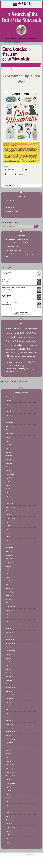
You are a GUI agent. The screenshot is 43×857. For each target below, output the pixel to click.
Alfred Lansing (6, 289)
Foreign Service (27, 345)
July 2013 (8, 746)
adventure (11, 328)
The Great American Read (12, 362)
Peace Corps (17, 356)
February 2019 (10, 500)
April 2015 (8, 669)
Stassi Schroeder (7, 304)
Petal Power (9, 204)
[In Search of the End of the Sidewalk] (21, 30)
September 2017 (10, 562)
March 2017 (9, 584)
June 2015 (8, 662)
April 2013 (8, 757)
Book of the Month (30, 329)
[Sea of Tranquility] (39, 299)
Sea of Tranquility (6, 295)
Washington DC (23, 366)
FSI (36, 345)
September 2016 (10, 606)
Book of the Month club (12, 333)
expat (8, 345)
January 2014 (9, 724)
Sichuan (14, 359)
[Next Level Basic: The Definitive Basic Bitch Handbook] (39, 307)
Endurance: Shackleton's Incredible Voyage (13, 287)
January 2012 (9, 812)
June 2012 (8, 794)
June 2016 (8, 617)
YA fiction (28, 369)
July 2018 (8, 525)
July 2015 (8, 658)
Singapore (19, 358)
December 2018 (10, 507)
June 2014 (8, 706)
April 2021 (8, 411)
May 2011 (8, 842)
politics (30, 356)
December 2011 (10, 816)
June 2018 (8, 529)
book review (26, 332)
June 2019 (8, 485)
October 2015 (9, 647)
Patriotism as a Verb (11, 243)
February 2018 (10, 544)
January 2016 (9, 636)
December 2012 (10, 772)
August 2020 (9, 437)
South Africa (25, 358)
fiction (13, 345)
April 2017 (8, 581)
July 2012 (8, 790)
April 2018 (8, 536)
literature (9, 352)
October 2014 (9, 691)
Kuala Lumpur (24, 349)
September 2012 (10, 783)
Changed (8, 250)
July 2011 (8, 834)
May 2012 (8, 798)
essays (30, 341)
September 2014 (10, 695)
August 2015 (9, 654)
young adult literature (15, 371)
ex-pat (34, 341)
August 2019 (9, 478)
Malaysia (18, 352)
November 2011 (10, 820)
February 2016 (10, 632)
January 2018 (9, 547)
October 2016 (9, 603)
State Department (32, 358)
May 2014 (8, 709)
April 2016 (8, 625)
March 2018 (9, 540)
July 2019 (8, 481)
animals (19, 329)
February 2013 (9, 765)
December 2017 (10, 551)
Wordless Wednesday (12, 211)
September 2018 (10, 518)
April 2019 (8, 492)
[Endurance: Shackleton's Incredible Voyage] (39, 292)
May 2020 (8, 448)
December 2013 (10, 728)
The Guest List (6, 279)
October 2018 (9, 514)
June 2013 (8, 750)
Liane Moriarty (6, 273)
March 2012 (9, 805)
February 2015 (9, 676)
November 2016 (10, 599)
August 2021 (9, 400)
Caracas (19, 337)
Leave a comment (8, 185)
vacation (8, 365)
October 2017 (9, 558)
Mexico (31, 352)
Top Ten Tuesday (23, 362)
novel (13, 356)
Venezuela (13, 365)
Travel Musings (10, 207)
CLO (27, 341)
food (18, 345)
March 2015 (9, 673)
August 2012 (9, 787)
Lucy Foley (5, 281)
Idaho (15, 349)
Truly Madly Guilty (6, 272)
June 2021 (8, 404)
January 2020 (9, 463)
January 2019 (9, 503)
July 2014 (8, 702)
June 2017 (8, 573)
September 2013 (10, 739)
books (13, 337)
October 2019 (9, 470)
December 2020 (10, 426)
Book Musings (11, 68)
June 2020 (8, 444)
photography (24, 356)
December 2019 (10, 467)
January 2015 (9, 680)
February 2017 (9, 588)
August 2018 (9, 522)
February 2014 (10, 720)
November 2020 (10, 430)
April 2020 (8, 452)
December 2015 (10, 639)
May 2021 (8, 408)
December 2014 (10, 684)
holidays (11, 349)
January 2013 (9, 768)
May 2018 (8, 533)
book (22, 328)
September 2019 (10, 474)
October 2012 (9, 779)
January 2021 (9, 422)
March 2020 (9, 455)
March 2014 (9, 717)
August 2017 (9, 566)
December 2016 (10, 595)
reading (34, 356)
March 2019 (9, 496)
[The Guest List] (39, 284)
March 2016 (9, 628)
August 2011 (9, 831)
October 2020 (10, 433)
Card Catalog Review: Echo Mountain (16, 54)
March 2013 (9, 761)
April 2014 (8, 713)
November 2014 (10, 687)
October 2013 (9, 735)
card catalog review (28, 337)
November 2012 (10, 776)
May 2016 (8, 621)
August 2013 (9, 742)
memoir (25, 352)
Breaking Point (10, 246)
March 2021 (9, 415)
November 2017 (10, 555)
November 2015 (10, 643)
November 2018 (10, 511)
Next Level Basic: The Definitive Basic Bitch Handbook (16, 303)
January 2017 (9, 592)
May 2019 (8, 489)
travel (31, 362)
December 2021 (10, 397)
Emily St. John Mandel (8, 296)
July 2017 (8, 570)
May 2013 (8, 754)
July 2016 (8, 614)
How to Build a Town (11, 239)
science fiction (9, 358)
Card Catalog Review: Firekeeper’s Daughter (18, 254)
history (7, 349)
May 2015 (8, 665)
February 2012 (9, 809)
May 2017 (8, 577)
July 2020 (8, 441)
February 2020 (10, 459)
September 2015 (10, 650)
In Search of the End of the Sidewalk (21, 17)
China (17, 341)
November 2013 (10, 731)
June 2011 (8, 838)
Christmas (23, 341)
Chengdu (10, 341)
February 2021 (9, 419)
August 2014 (9, 698)
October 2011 (9, 823)
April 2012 (8, 801)
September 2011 (10, 827)
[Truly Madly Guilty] (39, 276)
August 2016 (9, 610)
